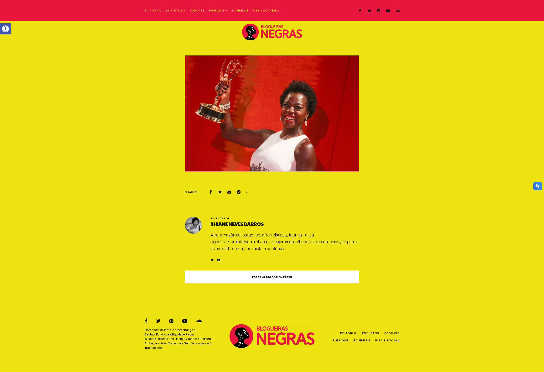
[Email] (229, 192)
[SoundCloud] (397, 11)
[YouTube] (388, 11)
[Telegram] (239, 192)
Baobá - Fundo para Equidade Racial (169, 334)
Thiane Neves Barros (237, 223)
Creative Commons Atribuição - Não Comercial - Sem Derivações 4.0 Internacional (178, 343)
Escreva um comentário (272, 277)
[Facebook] (360, 11)
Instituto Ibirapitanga (178, 330)
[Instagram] (379, 11)
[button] (5, 28)
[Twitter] (369, 11)
